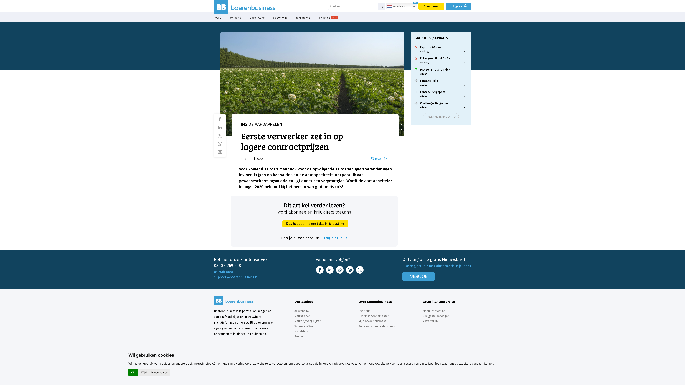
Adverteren (430, 321)
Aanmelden (418, 277)
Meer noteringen (439, 116)
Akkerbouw (257, 18)
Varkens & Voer (304, 326)
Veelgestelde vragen (436, 316)
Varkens (235, 18)
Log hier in (333, 238)
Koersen (328, 18)
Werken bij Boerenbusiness (377, 326)
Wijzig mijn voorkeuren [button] (154, 372)
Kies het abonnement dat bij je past (312, 224)
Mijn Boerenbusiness (372, 321)
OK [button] (133, 372)
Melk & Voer (302, 316)
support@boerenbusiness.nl (236, 277)
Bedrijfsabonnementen (374, 316)
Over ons (364, 311)
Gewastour (280, 18)
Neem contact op (434, 311)
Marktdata (303, 18)
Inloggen (456, 6)
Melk (218, 18)
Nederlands (398, 6)
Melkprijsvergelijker (307, 321)
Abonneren (431, 6)
